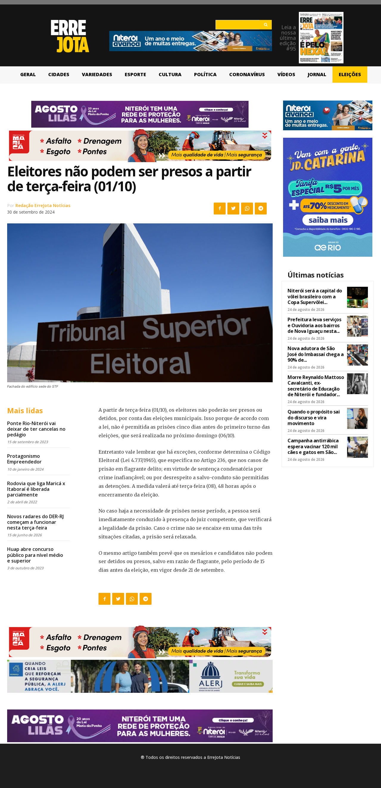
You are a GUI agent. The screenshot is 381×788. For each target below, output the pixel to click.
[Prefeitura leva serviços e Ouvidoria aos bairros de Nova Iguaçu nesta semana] (357, 326)
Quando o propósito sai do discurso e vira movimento (314, 417)
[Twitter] (233, 208)
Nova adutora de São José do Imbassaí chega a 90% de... (315, 354)
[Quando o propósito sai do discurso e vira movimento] (357, 418)
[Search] (266, 24)
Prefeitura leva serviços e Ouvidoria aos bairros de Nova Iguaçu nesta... (314, 325)
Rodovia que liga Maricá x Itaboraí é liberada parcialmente (36, 489)
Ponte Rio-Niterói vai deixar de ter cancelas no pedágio (36, 429)
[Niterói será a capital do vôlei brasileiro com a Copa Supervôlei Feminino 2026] (357, 297)
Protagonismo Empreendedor (24, 459)
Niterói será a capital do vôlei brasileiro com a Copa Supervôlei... (315, 296)
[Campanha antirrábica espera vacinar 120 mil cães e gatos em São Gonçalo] (357, 447)
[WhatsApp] (247, 208)
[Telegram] (261, 208)
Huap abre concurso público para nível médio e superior (35, 555)
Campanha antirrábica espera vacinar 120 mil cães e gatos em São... (313, 446)
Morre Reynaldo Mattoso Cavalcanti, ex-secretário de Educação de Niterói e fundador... (316, 386)
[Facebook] (220, 208)
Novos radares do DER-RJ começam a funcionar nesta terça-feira (35, 522)
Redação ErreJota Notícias (42, 205)
